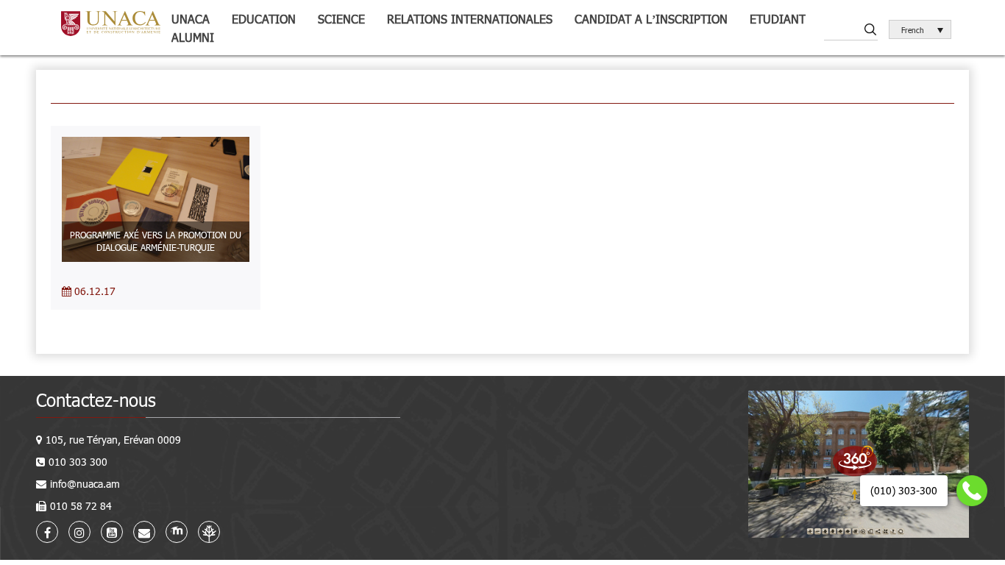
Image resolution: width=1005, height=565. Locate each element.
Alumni (192, 37)
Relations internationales (470, 19)
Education (264, 19)
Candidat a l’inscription (651, 19)
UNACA (190, 19)
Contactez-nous (96, 400)
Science (341, 19)
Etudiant (778, 19)
